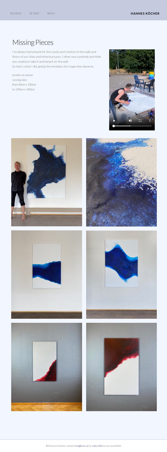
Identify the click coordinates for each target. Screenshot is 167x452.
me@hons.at (82, 445)
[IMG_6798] (46, 274)
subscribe (97, 445)
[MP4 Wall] (46, 367)
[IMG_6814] (121, 275)
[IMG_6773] (121, 182)
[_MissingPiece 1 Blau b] (46, 182)
